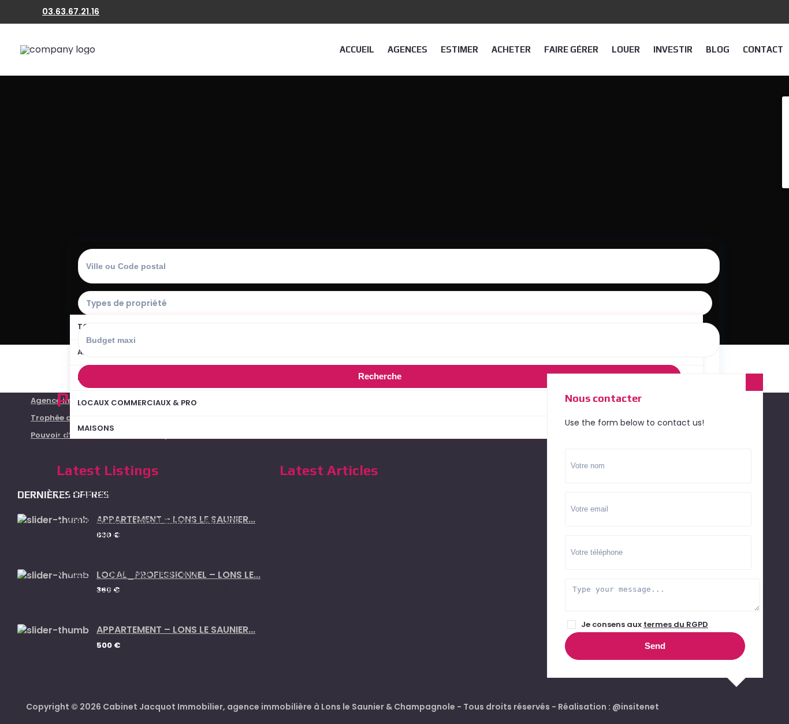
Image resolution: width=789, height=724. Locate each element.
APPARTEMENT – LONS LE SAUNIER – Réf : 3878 (155, 548)
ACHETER (511, 49)
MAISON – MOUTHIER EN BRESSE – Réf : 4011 (150, 588)
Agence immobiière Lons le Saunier (360, 588)
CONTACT (763, 49)
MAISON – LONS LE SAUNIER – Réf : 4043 (144, 614)
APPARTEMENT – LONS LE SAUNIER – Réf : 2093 (155, 521)
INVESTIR (673, 49)
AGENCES (407, 49)
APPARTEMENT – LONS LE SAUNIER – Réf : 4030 (156, 561)
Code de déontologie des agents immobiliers (381, 561)
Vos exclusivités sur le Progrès (349, 654)
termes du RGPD (675, 624)
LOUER (626, 49)
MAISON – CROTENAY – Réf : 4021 (132, 574)
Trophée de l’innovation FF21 (346, 601)
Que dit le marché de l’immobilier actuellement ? (390, 548)
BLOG (718, 49)
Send (655, 646)
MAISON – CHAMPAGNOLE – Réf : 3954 (142, 601)
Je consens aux (644, 624)
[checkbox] (571, 624)
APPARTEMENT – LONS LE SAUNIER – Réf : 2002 (155, 494)
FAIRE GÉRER (571, 49)
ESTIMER (459, 49)
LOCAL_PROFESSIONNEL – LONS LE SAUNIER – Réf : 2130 (172, 534)
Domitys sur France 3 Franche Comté (365, 574)
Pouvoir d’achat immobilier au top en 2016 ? (378, 614)
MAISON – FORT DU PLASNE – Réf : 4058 (144, 508)
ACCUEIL (357, 49)
